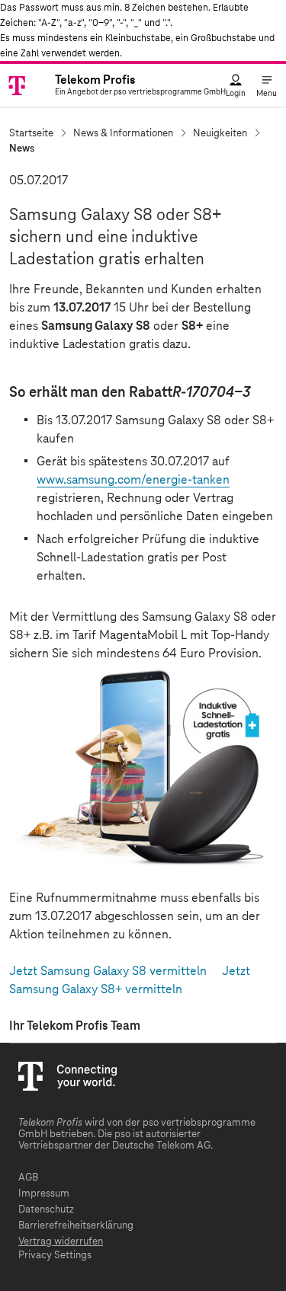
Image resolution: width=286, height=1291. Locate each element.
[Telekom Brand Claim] (29, 85)
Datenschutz (46, 1210)
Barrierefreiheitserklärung (75, 1226)
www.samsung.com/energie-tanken (133, 480)
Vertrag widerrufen (60, 1242)
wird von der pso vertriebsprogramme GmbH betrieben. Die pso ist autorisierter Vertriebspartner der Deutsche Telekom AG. (136, 1134)
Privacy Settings (55, 1255)
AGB (28, 1178)
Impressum (43, 1194)
